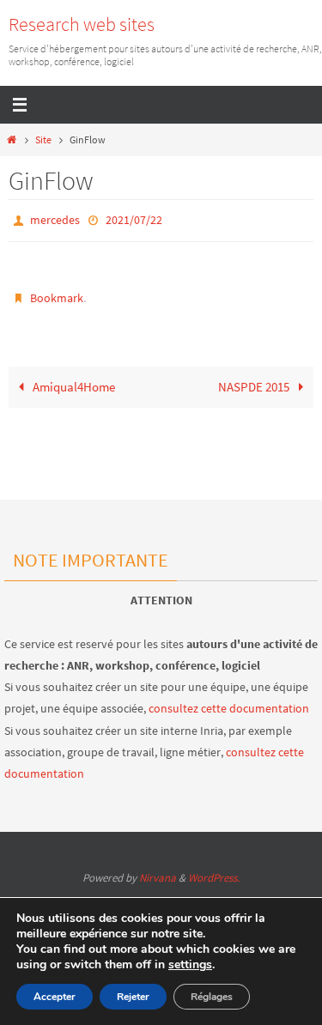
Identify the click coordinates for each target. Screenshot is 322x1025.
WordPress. (214, 877)
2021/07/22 (134, 219)
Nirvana (157, 877)
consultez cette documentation (229, 708)
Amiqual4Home (72, 382)
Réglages (212, 997)
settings (190, 965)
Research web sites (82, 24)
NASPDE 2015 (255, 382)
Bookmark (56, 294)
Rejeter (133, 997)
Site (43, 139)
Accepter (54, 997)
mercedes (55, 219)
